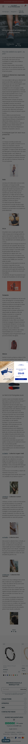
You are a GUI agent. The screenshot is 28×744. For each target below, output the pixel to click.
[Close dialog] (27, 362)
